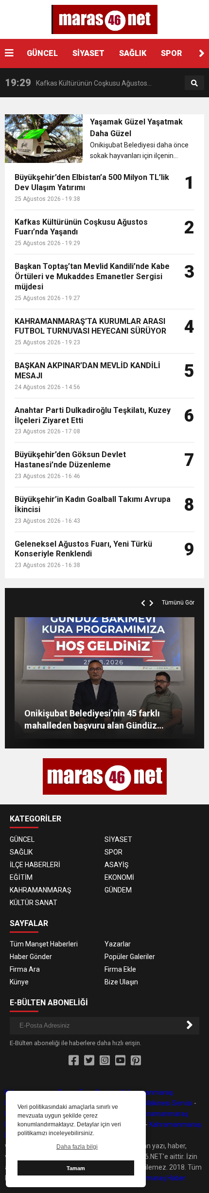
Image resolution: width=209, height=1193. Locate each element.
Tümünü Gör (178, 602)
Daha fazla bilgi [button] (77, 1146)
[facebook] (74, 1061)
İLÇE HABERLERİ (35, 865)
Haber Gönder (31, 957)
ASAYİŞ (116, 865)
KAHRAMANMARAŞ (40, 890)
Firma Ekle (120, 969)
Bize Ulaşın (121, 982)
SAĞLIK (132, 53)
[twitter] (89, 1061)
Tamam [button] (76, 1168)
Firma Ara (25, 969)
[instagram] (105, 1061)
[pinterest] (136, 1061)
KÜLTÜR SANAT (33, 903)
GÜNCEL (42, 53)
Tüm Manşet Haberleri (44, 944)
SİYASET (88, 53)
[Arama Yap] (194, 83)
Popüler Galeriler (129, 957)
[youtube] (120, 1061)
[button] (201, 53)
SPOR (171, 53)
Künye (19, 982)
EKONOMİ (119, 877)
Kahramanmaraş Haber (150, 1178)
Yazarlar (117, 944)
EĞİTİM (21, 877)
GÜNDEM (118, 890)
